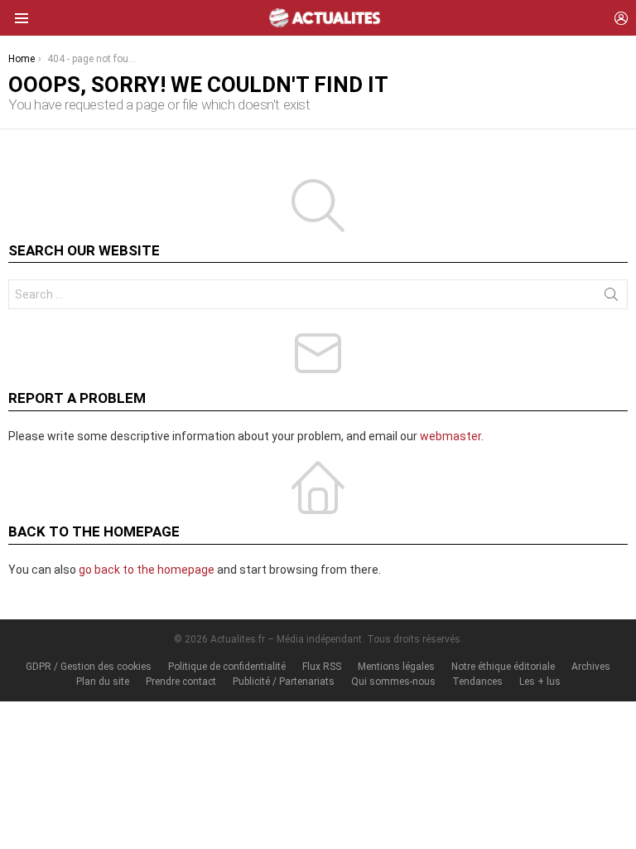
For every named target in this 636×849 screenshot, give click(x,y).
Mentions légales (396, 666)
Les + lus (540, 681)
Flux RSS (321, 666)
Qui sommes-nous (393, 681)
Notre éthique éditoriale (503, 666)
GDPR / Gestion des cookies (89, 666)
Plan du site (102, 681)
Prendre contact (181, 681)
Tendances (477, 681)
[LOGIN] (621, 18)
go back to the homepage (146, 569)
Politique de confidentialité (227, 666)
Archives (590, 666)
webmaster (450, 436)
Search (611, 297)
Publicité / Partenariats (284, 681)
